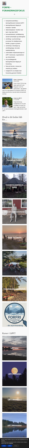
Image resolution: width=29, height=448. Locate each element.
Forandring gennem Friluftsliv (15, 289)
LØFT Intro (14, 348)
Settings (15, 445)
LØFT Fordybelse (14, 374)
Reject (10, 445)
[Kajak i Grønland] (7, 84)
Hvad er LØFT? (18, 98)
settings (11, 443)
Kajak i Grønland (18, 79)
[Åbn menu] (14, 14)
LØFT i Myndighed (14, 400)
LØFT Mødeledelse (14, 425)
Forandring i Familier (14, 160)
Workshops (14, 263)
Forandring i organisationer (14, 212)
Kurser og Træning (14, 237)
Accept (4, 445)
